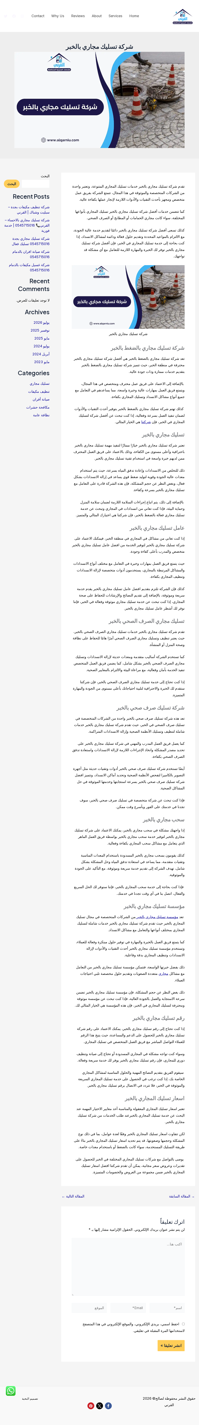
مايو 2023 (42, 362)
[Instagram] (22, 16)
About (97, 16)
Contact (37, 16)
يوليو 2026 (42, 322)
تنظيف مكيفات (39, 391)
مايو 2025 (42, 338)
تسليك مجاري (40, 383)
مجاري (163, 973)
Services (115, 16)
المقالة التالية (73, 1196)
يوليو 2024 (42, 346)
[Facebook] (14, 16)
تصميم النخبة (30, 1398)
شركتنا (146, 422)
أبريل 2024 (41, 354)
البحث (45, 176)
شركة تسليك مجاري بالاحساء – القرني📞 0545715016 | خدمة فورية (27, 225)
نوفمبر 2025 (40, 330)
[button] (108, 1405)
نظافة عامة (41, 415)
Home (134, 16)
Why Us (57, 16)
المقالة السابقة (182, 1196)
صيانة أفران (41, 399)
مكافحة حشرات (38, 407)
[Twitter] (5, 16)
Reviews (78, 16)
